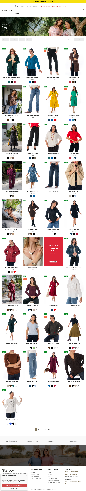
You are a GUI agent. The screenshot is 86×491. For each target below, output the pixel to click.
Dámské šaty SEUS (53, 305)
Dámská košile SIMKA (74, 305)
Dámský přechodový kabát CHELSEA (12, 77)
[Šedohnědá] (29, 234)
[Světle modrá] (75, 196)
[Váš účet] (80, 10)
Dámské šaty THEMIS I (53, 115)
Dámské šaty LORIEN (53, 381)
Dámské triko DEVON (32, 305)
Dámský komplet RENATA (11, 229)
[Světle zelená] (34, 348)
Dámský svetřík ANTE (53, 153)
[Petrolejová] (73, 120)
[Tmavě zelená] (9, 82)
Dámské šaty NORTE (32, 191)
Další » (49, 429)
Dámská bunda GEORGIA (11, 267)
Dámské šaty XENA (33, 229)
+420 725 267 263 (71, 474)
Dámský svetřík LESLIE (12, 381)
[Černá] (12, 82)
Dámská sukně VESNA (74, 343)
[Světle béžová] (10, 158)
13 (45, 429)
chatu (75, 441)
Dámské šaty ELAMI (74, 229)
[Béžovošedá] (70, 196)
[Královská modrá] (70, 120)
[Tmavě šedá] (10, 234)
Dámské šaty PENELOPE (12, 153)
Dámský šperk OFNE (32, 267)
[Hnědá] (13, 158)
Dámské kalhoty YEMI (32, 381)
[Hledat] (78, 10)
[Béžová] (12, 272)
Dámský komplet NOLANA (12, 191)
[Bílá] (10, 120)
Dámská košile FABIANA (53, 229)
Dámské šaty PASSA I (74, 115)
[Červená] (55, 120)
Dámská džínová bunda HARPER (74, 267)
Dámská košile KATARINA (11, 115)
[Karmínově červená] (70, 82)
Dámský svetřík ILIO (74, 153)
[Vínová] (15, 82)
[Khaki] (35, 158)
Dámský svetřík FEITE (74, 191)
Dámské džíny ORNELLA (33, 115)
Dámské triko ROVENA (12, 419)
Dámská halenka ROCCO (32, 77)
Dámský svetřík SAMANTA (32, 343)
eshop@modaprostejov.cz (74, 483)
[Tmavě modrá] (49, 120)
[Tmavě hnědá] (73, 82)
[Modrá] (30, 82)
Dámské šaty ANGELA (12, 343)
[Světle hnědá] (13, 234)
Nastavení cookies (14, 488)
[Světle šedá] (55, 348)
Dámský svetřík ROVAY (53, 343)
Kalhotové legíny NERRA (53, 77)
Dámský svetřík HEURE (74, 381)
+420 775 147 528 (71, 472)
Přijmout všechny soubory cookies (14, 485)
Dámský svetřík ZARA (74, 77)
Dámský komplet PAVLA (12, 305)
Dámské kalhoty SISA (32, 153)
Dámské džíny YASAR (53, 191)
